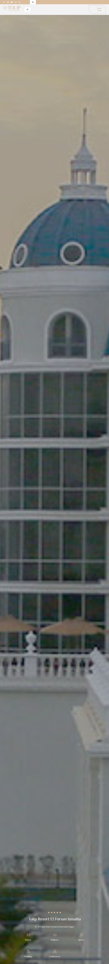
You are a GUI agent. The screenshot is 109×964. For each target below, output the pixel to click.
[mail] (15, 2)
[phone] (19, 2)
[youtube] (12, 2)
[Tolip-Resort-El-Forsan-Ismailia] (11, 7)
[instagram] (8, 2)
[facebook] (4, 2)
